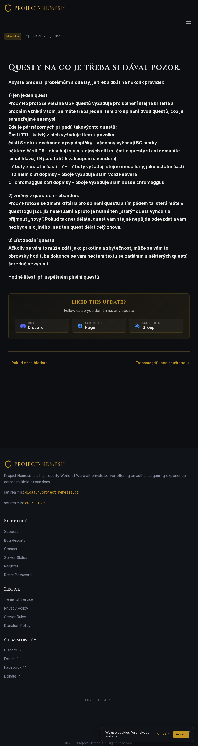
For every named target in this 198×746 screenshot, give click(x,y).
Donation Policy (17, 625)
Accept (181, 734)
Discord (11, 650)
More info (164, 734)
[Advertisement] (99, 716)
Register (11, 566)
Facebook (13, 667)
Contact (10, 549)
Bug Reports (14, 540)
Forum (9, 659)
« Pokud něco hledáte (28, 362)
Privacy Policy (16, 608)
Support (11, 531)
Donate (11, 676)
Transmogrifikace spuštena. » (163, 362)
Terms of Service (19, 599)
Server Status (15, 557)
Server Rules (15, 616)
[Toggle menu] (189, 22)
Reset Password (18, 575)
